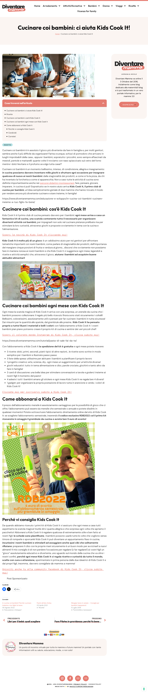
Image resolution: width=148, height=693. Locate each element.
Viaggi (119, 5)
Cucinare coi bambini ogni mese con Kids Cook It (27, 121)
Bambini (92, 5)
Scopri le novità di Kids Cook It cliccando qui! (35, 234)
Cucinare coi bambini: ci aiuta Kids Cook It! (24, 110)
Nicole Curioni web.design (81, 686)
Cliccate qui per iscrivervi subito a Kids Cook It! (37, 392)
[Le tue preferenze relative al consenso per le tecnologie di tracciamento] (144, 689)
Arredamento (50, 5)
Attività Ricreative (72, 5)
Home (37, 5)
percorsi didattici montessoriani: (57, 183)
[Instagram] (62, 678)
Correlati (12, 136)
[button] (103, 103)
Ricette (132, 5)
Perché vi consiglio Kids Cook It (21, 129)
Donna (106, 5)
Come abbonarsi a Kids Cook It (19, 125)
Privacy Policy (80, 684)
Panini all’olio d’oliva (44, 603)
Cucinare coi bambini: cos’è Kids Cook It (23, 118)
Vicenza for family (86, 11)
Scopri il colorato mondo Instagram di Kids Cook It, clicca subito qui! (50, 335)
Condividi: (12, 133)
